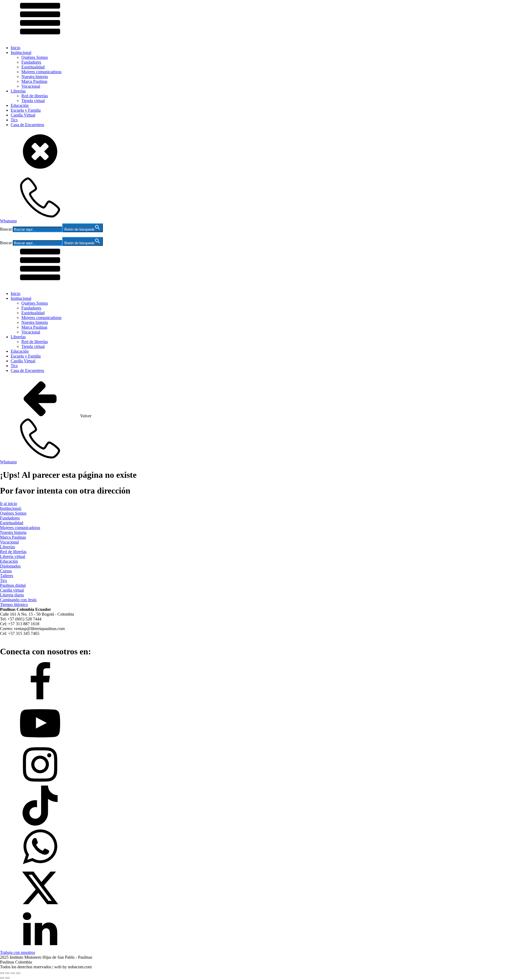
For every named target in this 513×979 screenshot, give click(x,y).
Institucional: (11, 508)
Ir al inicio (8, 503)
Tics (14, 120)
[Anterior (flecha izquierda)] (2, 978)
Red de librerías (34, 96)
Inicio (15, 47)
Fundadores (31, 62)
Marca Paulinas (34, 81)
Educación (20, 105)
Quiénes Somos (34, 57)
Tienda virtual (33, 100)
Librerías (18, 91)
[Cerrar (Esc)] (18, 973)
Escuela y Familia (26, 110)
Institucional (21, 52)
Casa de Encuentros (27, 124)
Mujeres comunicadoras (41, 71)
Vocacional (30, 86)
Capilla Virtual (23, 115)
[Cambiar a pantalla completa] (7, 973)
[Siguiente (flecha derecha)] (7, 978)
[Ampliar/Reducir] (2, 973)
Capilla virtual (12, 590)
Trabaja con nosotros (17, 952)
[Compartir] (13, 973)
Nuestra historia (34, 76)
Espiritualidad (33, 67)
